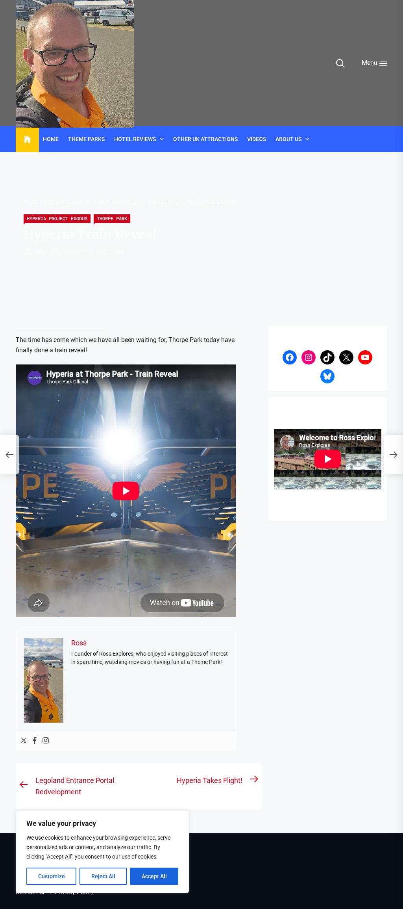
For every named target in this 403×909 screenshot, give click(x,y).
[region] (102, 851)
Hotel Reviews (135, 139)
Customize (51, 876)
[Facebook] (34, 741)
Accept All (154, 876)
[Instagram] (45, 741)
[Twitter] (23, 741)
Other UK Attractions (205, 139)
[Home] (27, 139)
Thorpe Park (112, 218)
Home (51, 139)
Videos (256, 139)
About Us (288, 139)
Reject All (103, 876)
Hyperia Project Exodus (57, 218)
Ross (40, 252)
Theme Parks (86, 139)
